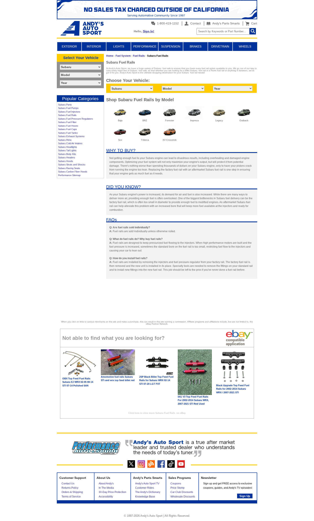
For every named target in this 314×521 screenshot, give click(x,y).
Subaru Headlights (67, 147)
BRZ (144, 120)
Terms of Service (71, 496)
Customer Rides (144, 487)
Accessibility (106, 496)
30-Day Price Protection (112, 492)
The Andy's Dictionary (147, 492)
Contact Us (68, 483)
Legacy (219, 120)
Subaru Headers (66, 157)
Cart (253, 23)
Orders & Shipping (72, 492)
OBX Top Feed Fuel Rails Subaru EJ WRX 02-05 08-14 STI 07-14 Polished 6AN (77, 382)
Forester (169, 120)
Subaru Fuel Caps (67, 129)
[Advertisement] (80, 246)
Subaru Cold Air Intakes (70, 143)
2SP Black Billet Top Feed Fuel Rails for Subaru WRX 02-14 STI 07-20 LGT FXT (156, 380)
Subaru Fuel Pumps (68, 108)
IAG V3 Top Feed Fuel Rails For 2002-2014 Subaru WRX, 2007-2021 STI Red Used (193, 400)
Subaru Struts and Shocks (71, 164)
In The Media (106, 487)
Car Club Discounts (181, 492)
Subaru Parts (65, 104)
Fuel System (123, 55)
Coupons (175, 483)
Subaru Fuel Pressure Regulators (75, 118)
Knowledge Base (145, 496)
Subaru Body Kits (67, 154)
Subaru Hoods (65, 161)
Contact (195, 23)
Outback (243, 120)
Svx (120, 140)
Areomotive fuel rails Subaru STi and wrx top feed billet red (118, 379)
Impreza (194, 120)
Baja (120, 120)
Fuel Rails (139, 55)
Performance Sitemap (69, 175)
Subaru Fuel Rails (67, 115)
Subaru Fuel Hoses (68, 126)
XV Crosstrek (170, 140)
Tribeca (145, 140)
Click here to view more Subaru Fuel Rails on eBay (157, 413)
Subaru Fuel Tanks (68, 133)
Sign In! (148, 31)
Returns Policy (70, 487)
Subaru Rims (65, 140)
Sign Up (244, 496)
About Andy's (106, 483)
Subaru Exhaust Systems (71, 136)
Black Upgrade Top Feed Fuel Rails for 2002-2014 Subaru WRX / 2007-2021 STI (232, 389)
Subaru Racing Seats (69, 168)
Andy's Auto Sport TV (147, 483)
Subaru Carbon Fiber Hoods (72, 171)
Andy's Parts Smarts (226, 23)
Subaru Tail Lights (67, 150)
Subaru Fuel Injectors (69, 111)
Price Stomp (177, 487)
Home (109, 55)
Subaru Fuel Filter (67, 122)
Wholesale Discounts (182, 496)
